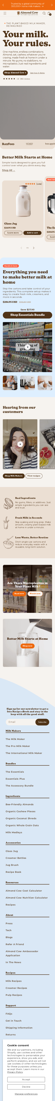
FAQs (9, 1013)
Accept (26, 1079)
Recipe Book (13, 872)
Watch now (35, 594)
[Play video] (27, 347)
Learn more (13, 233)
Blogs (9, 937)
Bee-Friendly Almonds (20, 804)
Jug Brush (12, 865)
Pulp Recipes (14, 995)
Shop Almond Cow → (15, 73)
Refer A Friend (15, 944)
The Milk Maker (15, 739)
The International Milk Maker (24, 753)
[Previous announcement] (3, 5)
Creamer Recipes (16, 988)
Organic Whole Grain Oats (22, 825)
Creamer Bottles (16, 858)
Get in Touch (13, 1020)
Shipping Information (19, 1027)
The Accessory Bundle (20, 785)
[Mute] (7, 370)
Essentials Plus (15, 778)
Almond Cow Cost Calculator (24, 890)
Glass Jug (10, 223)
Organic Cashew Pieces (21, 811)
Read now (19, 594)
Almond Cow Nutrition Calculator (27, 897)
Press (9, 923)
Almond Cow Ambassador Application (22, 953)
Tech (8, 930)
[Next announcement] (52, 5)
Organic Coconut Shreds (21, 818)
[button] (5, 13)
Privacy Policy (15, 1072)
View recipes (34, 476)
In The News (13, 962)
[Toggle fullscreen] (50, 370)
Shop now (27, 646)
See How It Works (37, 73)
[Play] (5, 370)
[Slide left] (21, 248)
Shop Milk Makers (14, 476)
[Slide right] (34, 248)
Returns (11, 1034)
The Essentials (15, 771)
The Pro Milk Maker (18, 746)
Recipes (11, 904)
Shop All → (8, 170)
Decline (26, 1086)
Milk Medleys (14, 832)
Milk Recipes (14, 981)
